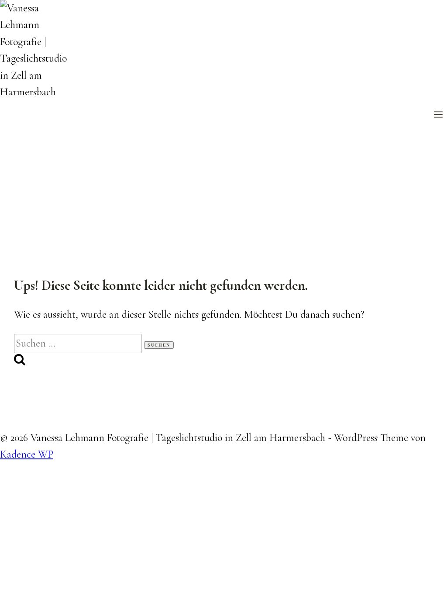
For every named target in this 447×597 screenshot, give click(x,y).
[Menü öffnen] (438, 115)
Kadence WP (26, 454)
